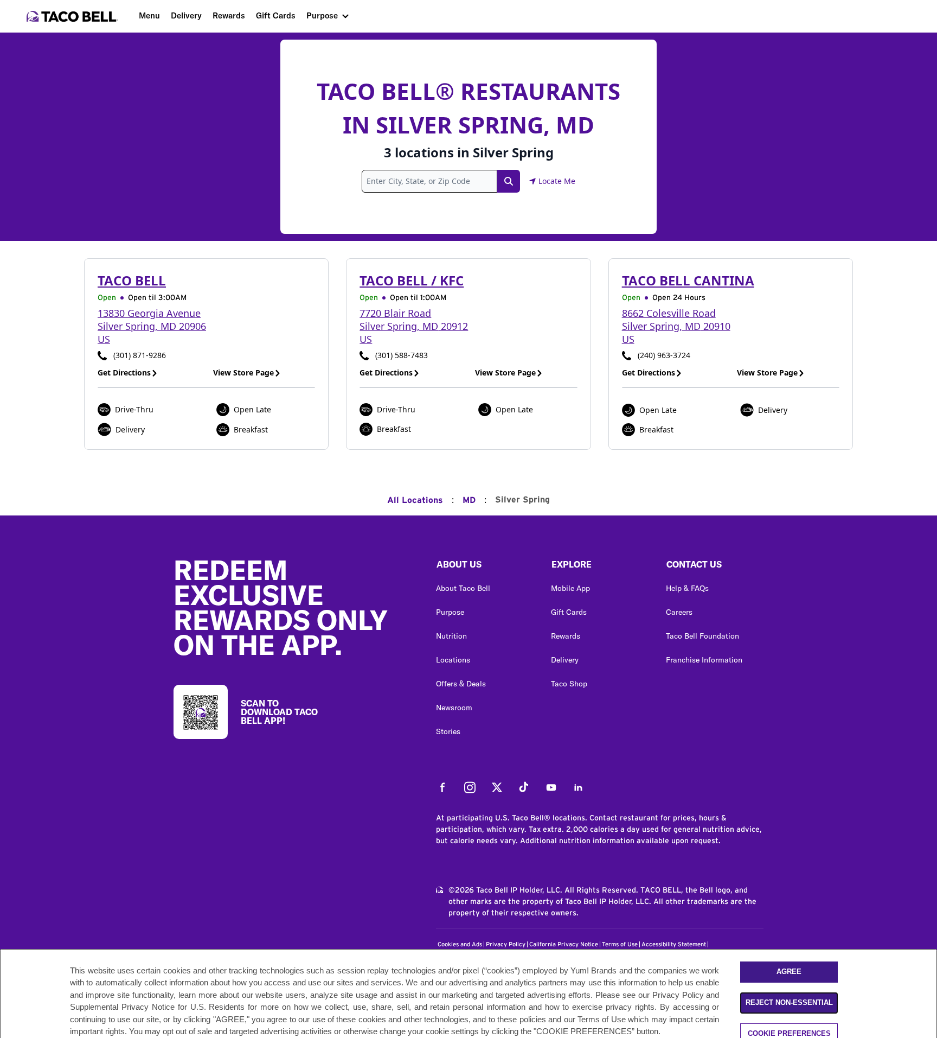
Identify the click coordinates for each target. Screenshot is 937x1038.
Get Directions (124, 372)
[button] (485, 567)
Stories (448, 731)
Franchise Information (704, 660)
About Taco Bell (463, 588)
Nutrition (451, 636)
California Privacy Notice (563, 944)
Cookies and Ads (460, 944)
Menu (149, 15)
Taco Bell (132, 280)
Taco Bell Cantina (688, 280)
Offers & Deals (461, 684)
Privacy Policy (505, 944)
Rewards (229, 15)
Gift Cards (276, 15)
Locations (453, 660)
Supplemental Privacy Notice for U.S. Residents (157, 1006)
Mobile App (570, 588)
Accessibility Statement (673, 944)
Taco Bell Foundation (702, 636)
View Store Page (243, 372)
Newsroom (454, 707)
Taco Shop (569, 684)
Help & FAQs (687, 588)
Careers (679, 612)
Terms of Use (620, 944)
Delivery (186, 15)
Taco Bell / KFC (412, 280)
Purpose (322, 15)
